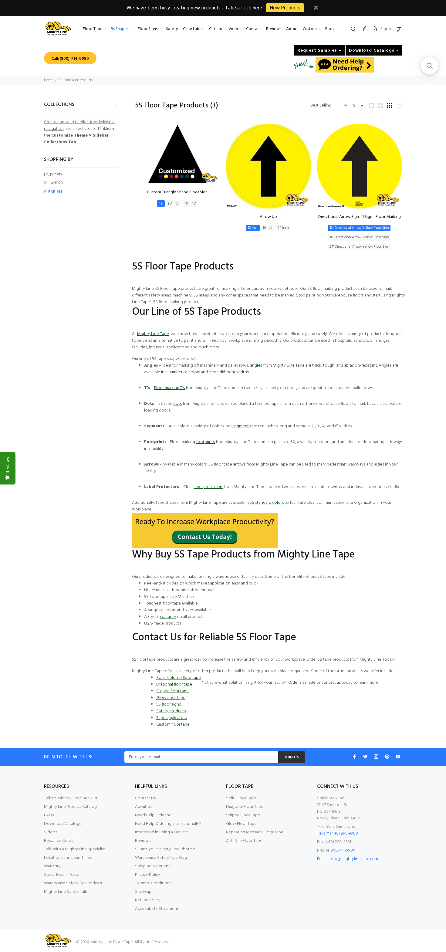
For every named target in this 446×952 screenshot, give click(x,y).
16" (186, 204)
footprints (205, 442)
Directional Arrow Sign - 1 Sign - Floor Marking (359, 216)
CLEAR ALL (53, 192)
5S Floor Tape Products (76, 80)
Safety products (171, 711)
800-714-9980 (342, 850)
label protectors (208, 486)
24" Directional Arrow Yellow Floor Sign (359, 247)
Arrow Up (268, 216)
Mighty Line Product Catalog (70, 806)
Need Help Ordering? (154, 815)
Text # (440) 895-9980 (337, 833)
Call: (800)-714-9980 (70, 58)
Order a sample (302, 682)
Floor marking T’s (169, 388)
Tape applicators (171, 717)
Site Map (143, 891)
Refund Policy (147, 900)
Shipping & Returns (152, 866)
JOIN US (291, 757)
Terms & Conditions (153, 883)
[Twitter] (365, 757)
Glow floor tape (170, 697)
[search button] (354, 29)
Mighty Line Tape (153, 333)
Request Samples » (319, 50)
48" (161, 204)
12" (194, 204)
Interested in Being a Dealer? (161, 832)
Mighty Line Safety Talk (65, 891)
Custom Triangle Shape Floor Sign (177, 192)
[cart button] (365, 29)
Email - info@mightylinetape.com (347, 858)
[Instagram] (376, 757)
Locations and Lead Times (68, 857)
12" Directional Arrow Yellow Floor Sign (359, 228)
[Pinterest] (387, 757)
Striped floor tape (172, 691)
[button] (429, 66)
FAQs (49, 815)
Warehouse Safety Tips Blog (161, 857)
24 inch (283, 228)
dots (177, 403)
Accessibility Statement (156, 908)
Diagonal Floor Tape (244, 806)
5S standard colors (267, 502)
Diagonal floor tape (174, 684)
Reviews (142, 840)
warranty (168, 616)
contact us (331, 682)
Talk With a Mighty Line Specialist (74, 849)
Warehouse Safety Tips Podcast (73, 883)
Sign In (386, 28)
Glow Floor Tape (241, 823)
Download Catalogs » (374, 50)
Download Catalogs (62, 823)
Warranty (52, 866)
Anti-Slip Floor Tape (244, 840)
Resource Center (59, 840)
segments (241, 426)
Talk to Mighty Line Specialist (71, 798)
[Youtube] (398, 757)
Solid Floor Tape (241, 798)
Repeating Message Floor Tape (254, 832)
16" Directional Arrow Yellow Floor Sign (359, 237)
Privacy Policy (147, 874)
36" (169, 204)
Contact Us (145, 798)
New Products (285, 8)
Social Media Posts (61, 874)
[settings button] (398, 29)
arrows (239, 464)
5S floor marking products (176, 302)
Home (48, 80)
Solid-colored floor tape (178, 677)
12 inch (253, 228)
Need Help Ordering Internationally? (168, 823)
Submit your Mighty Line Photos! (165, 849)
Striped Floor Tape (243, 815)
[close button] (315, 8)
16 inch (268, 228)
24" (178, 204)
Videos (50, 832)
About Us (143, 806)
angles (256, 365)
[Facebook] (354, 757)
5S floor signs (168, 704)
